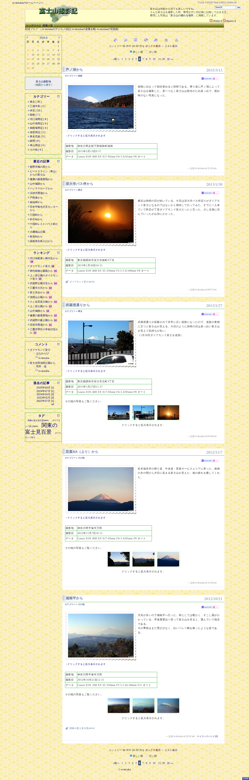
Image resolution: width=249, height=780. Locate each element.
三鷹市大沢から (39, 287)
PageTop (245, 778)
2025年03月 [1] (45, 387)
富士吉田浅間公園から (42, 362)
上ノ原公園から (39, 306)
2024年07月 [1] (45, 391)
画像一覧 (48, 25)
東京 (80, 190)
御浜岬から (36, 202)
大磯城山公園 (37, 231)
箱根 (80, 76)
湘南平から (74, 598)
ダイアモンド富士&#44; (82, 282)
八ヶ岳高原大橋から (41, 301)
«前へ (116, 59)
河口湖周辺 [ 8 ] (39, 119)
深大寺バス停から (80, 184)
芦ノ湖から (74, 69)
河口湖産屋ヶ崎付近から (44, 258)
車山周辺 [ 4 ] (37, 145)
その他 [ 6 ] (36, 149)
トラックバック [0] (208, 736)
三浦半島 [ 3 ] (37, 106)
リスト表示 (171, 46)
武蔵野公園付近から (41, 283)
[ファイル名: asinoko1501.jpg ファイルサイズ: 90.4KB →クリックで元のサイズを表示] (101, 107)
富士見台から (37, 292)
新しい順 (138, 51)
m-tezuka (43, 357)
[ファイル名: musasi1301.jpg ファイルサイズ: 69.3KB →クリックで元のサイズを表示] (101, 343)
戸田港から (36, 197)
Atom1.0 (231, 21)
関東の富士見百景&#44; (82, 728)
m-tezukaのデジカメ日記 (56, 29)
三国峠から (36, 214)
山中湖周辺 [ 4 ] (39, 123)
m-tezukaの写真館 (107, 29)
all (52, 404)
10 (154, 59)
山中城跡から (37, 183)
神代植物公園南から (41, 270)
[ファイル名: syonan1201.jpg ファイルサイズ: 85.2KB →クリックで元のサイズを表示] (101, 636)
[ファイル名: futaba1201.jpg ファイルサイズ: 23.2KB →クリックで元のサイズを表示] (101, 489)
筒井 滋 (41, 366)
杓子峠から (36, 219)
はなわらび (42, 353)
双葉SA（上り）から (82, 451)
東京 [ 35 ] (36, 101)
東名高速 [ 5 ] (37, 136)
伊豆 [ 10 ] (36, 110)
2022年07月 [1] (45, 400)
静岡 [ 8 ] (35, 140)
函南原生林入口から (41, 241)
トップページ (33, 25)
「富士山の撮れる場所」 (182, 15)
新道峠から (36, 236)
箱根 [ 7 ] (35, 114)
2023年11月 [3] (45, 397)
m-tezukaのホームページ (26, 2)
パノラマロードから (41, 188)
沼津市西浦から (39, 193)
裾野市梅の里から (40, 166)
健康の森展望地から (41, 179)
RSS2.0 (217, 21)
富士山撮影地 (43, 81)
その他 (81, 458)
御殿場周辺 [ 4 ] (39, 127)
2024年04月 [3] (45, 394)
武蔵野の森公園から (41, 320)
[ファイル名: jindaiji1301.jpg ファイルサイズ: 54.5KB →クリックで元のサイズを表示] (101, 221)
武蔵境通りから (78, 305)
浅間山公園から (39, 297)
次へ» (170, 59)
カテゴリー (70, 76)
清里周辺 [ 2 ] (37, 132)
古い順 (152, 51)
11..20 (161, 59)
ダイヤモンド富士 (40, 266)
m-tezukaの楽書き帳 (84, 29)
